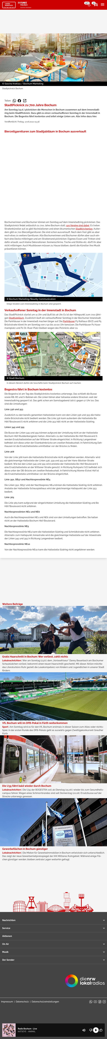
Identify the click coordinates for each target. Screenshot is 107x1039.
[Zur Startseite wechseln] (9, 5)
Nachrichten (8, 920)
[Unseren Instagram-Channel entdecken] (104, 1001)
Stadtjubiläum (16, 318)
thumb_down (91, 1030)
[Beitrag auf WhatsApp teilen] (14, 100)
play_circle (96, 1030)
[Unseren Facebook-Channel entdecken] (99, 1001)
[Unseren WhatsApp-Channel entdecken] (91, 1001)
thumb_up (101, 1030)
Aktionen (7, 936)
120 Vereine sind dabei (77, 225)
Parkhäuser (69, 321)
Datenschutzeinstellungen (45, 1001)
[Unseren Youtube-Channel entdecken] (95, 1001)
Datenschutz (22, 1001)
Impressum (7, 1001)
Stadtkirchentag (84, 228)
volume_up (84, 1030)
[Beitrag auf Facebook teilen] (19, 100)
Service (6, 928)
